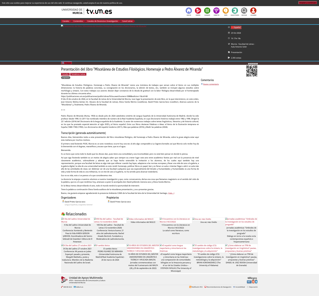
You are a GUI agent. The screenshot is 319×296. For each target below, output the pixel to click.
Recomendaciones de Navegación (219, 287)
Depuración (253, 287)
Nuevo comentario (211, 84)
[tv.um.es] (99, 11)
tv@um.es (79, 287)
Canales (66, 21)
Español (237, 27)
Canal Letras (127, 21)
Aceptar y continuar (307, 3)
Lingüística (65, 77)
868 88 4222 (67, 287)
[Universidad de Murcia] (72, 11)
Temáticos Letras (78, 74)
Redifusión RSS (197, 287)
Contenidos (78, 21)
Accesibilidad (240, 287)
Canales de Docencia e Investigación (102, 21)
